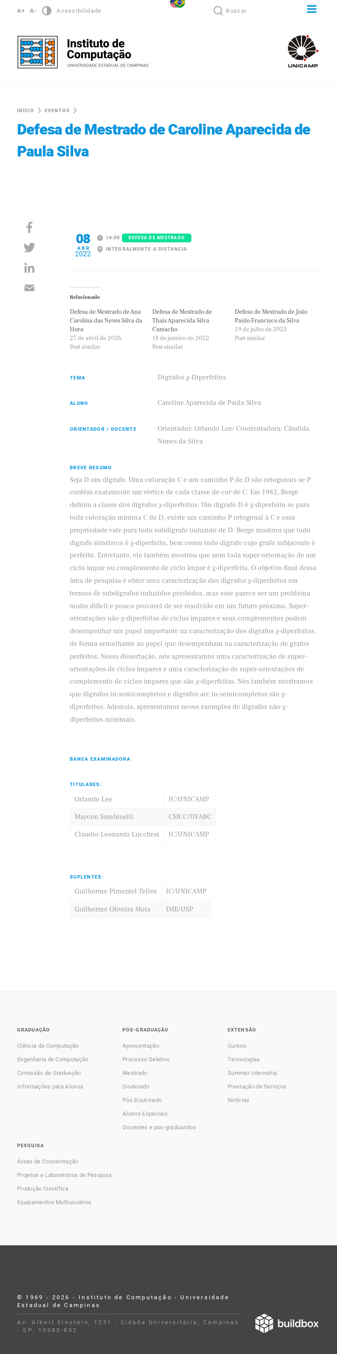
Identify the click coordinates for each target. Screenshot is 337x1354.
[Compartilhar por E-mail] (29, 288)
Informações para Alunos (50, 1087)
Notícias (239, 1100)
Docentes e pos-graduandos (159, 1127)
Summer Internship (252, 1073)
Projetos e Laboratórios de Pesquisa (64, 1175)
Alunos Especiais (145, 1114)
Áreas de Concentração (48, 1162)
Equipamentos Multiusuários (54, 1202)
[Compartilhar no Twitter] (29, 247)
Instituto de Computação (83, 52)
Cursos (237, 1046)
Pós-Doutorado (141, 1100)
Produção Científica (42, 1189)
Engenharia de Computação (53, 1059)
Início (25, 110)
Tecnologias (244, 1059)
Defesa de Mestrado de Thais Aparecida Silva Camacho (182, 320)
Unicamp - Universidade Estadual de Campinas (303, 51)
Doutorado (136, 1087)
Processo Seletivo (145, 1059)
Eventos (57, 110)
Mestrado (134, 1073)
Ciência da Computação (48, 1046)
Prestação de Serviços (257, 1087)
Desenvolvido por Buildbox (287, 1323)
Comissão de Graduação (49, 1073)
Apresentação (140, 1046)
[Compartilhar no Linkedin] (29, 268)
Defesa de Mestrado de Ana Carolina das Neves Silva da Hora (106, 320)
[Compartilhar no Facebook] (29, 227)
